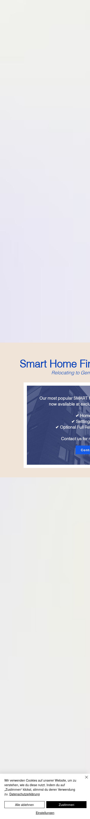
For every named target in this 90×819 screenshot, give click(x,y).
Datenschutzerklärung (24, 794)
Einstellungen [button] (45, 813)
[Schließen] (84, 780)
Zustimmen (66, 804)
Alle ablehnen (24, 804)
